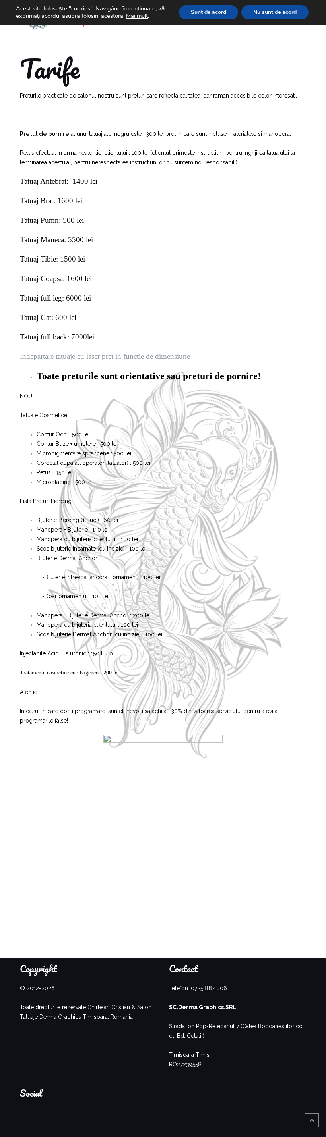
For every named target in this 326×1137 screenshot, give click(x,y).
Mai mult (137, 15)
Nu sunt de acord (275, 12)
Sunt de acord (208, 12)
